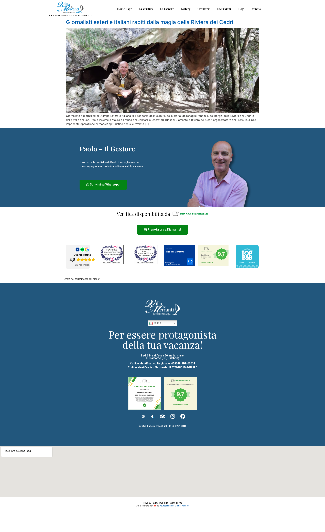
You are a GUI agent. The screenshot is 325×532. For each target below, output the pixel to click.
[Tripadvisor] (162, 416)
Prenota (256, 9)
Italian (157, 323)
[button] (103, 185)
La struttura (146, 9)
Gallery (185, 9)
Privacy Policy (150, 502)
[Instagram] (173, 416)
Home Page (124, 9)
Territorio (203, 9)
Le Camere (167, 9)
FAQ (179, 502)
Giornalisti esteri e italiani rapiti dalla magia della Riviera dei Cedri (149, 22)
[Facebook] (183, 416)
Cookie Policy (167, 502)
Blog (241, 9)
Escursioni (224, 9)
